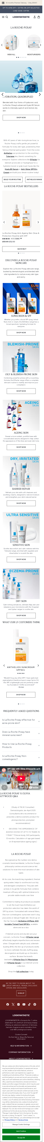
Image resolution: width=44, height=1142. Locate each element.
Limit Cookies (21, 1131)
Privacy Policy (10, 1120)
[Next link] (38, 665)
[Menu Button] (2, 17)
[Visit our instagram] (18, 1004)
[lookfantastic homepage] (21, 17)
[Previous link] (4, 665)
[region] (21, 1100)
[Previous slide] (2, 94)
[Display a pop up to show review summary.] (21, 238)
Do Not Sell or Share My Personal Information (21, 1038)
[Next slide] (39, 94)
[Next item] (40, 45)
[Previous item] (2, 45)
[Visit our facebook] (7, 1004)
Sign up (21, 993)
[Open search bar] (7, 17)
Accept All (21, 1138)
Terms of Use (23, 1120)
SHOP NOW (21, 118)
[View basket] (39, 17)
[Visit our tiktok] (29, 1004)
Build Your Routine (12, 180)
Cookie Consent (21, 1035)
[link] (34, 17)
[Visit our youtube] (24, 1004)
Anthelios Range (34, 180)
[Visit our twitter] (13, 1004)
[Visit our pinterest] (34, 1004)
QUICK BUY (21, 249)
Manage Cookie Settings (21, 1124)
